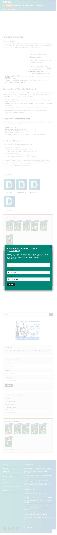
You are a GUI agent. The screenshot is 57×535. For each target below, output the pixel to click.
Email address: (11, 276)
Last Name (10, 269)
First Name (10, 262)
